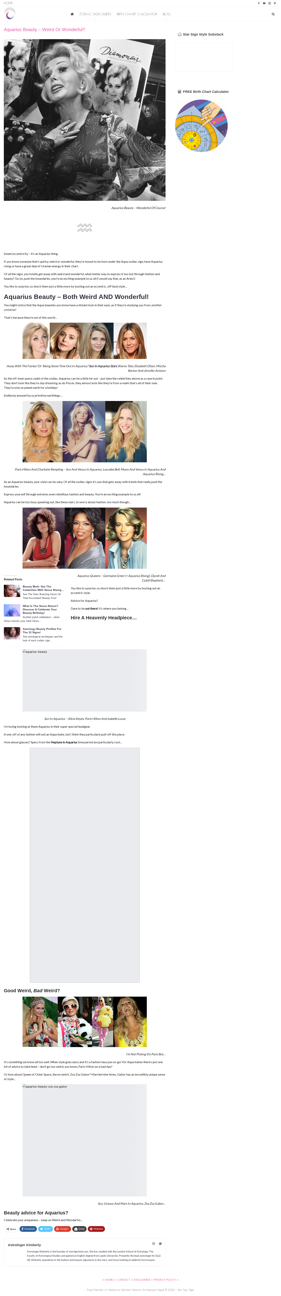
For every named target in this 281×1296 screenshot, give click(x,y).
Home (8, 3)
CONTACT (123, 1279)
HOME (109, 1279)
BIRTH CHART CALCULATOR (137, 14)
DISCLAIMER (142, 1279)
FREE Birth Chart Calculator (205, 92)
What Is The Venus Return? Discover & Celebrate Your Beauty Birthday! (40, 609)
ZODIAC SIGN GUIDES (95, 14)
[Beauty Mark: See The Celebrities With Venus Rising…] (12, 591)
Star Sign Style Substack (202, 34)
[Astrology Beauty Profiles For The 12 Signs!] (12, 633)
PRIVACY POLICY (165, 1279)
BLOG (166, 14)
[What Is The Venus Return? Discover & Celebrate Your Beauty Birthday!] (12, 610)
